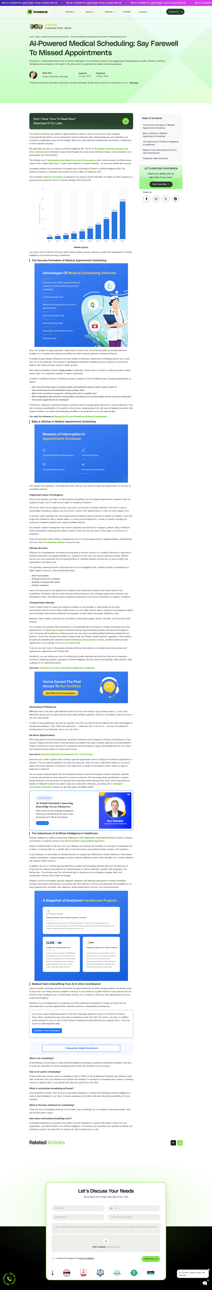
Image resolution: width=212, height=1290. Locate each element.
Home (31, 37)
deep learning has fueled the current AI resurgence (71, 160)
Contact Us (173, 12)
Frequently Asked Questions (155, 158)
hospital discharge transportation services (84, 640)
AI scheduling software (54, 542)
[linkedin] (156, 199)
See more (134, 83)
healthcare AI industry (53, 177)
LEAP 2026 (27, 3)
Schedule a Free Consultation (47, 1031)
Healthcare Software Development (55, 37)
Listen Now (41, 823)
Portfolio (127, 12)
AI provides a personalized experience (87, 841)
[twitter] (166, 199)
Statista (94, 169)
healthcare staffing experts (61, 633)
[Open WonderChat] (205, 1283)
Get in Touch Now (159, 184)
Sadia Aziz (47, 73)
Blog (37, 37)
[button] (109, 1208)
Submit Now (149, 1259)
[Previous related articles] (173, 1143)
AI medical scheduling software (109, 149)
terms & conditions (86, 1258)
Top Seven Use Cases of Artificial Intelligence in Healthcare (67, 668)
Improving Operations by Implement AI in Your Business (66, 754)
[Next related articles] (180, 1143)
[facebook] (146, 199)
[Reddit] (175, 198)
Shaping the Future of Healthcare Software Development (80, 417)
